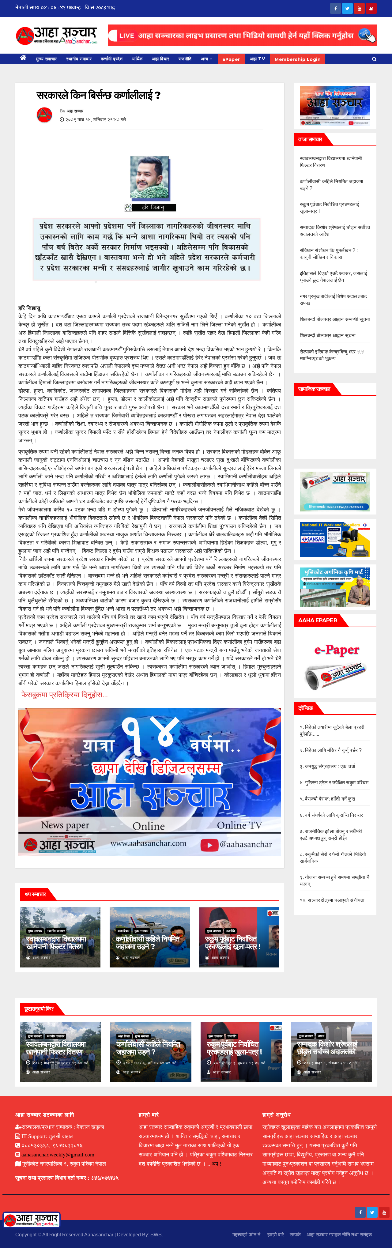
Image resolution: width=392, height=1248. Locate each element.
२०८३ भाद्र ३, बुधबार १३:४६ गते (239, 1063)
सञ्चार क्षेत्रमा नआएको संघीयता (336, 900)
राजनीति (185, 59)
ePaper (231, 59)
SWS (156, 1234)
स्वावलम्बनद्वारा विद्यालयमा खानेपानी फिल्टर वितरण (56, 942)
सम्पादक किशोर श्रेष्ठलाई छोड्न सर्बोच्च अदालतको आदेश (327, 1051)
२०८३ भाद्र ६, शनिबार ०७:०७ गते (150, 1063)
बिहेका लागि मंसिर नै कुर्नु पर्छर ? (333, 750)
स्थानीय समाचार (79, 59)
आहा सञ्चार (75, 111)
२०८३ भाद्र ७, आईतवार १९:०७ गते (61, 1063)
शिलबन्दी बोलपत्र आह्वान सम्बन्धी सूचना (335, 319)
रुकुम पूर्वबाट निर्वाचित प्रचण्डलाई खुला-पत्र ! (232, 942)
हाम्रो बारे (275, 1234)
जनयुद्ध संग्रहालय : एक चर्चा (330, 766)
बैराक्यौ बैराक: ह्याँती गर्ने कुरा (330, 798)
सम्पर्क (295, 1234)
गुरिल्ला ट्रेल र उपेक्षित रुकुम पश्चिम (336, 782)
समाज (321, 1036)
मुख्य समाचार (46, 59)
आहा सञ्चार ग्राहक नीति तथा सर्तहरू (339, 1234)
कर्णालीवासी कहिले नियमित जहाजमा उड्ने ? (147, 942)
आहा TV (257, 59)
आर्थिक (137, 59)
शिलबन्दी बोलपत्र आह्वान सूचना (328, 335)
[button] (374, 59)
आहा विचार (160, 59)
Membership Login (298, 59)
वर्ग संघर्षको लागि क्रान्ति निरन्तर (334, 815)
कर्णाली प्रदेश (112, 59)
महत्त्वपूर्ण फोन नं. (247, 1234)
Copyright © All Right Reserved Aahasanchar (65, 1234)
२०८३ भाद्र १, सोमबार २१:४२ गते (330, 1063)
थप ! (216, 1164)
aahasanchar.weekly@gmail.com (57, 1154)
